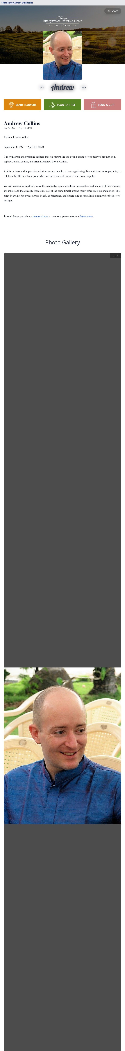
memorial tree (40, 216)
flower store (86, 216)
